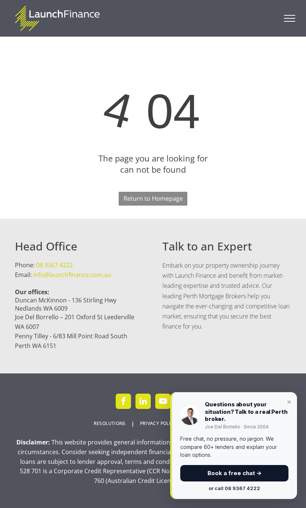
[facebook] (123, 402)
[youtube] (163, 402)
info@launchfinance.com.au (72, 275)
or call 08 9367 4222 (234, 488)
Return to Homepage (153, 198)
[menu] (289, 18)
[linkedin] (143, 402)
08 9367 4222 (54, 265)
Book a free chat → (234, 473)
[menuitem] (111, 424)
